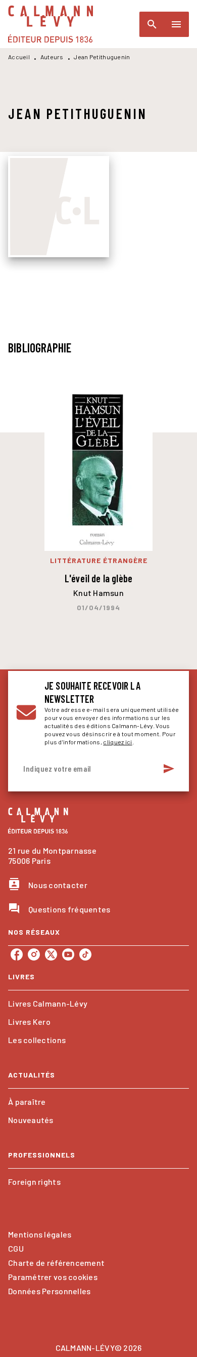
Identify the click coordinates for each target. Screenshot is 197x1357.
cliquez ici (117, 741)
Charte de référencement (56, 1262)
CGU (16, 1248)
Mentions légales (39, 1234)
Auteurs (52, 56)
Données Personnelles (49, 1291)
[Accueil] (50, 24)
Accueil (19, 56)
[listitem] (16, 954)
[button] (98, 1003)
